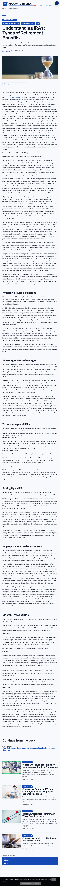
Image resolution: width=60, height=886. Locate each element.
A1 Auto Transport (16, 97)
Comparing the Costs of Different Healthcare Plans (39, 839)
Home (42, 5)
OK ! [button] (54, 879)
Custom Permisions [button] (26, 883)
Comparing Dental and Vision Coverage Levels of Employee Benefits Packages (37, 791)
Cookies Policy (47, 879)
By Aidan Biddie (6, 51)
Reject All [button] (37, 883)
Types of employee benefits (6, 862)
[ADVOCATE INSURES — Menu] (57, 3)
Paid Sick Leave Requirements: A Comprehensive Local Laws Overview (28, 749)
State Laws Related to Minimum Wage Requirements (38, 815)
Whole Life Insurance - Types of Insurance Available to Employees (40, 766)
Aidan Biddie (49, 5)
